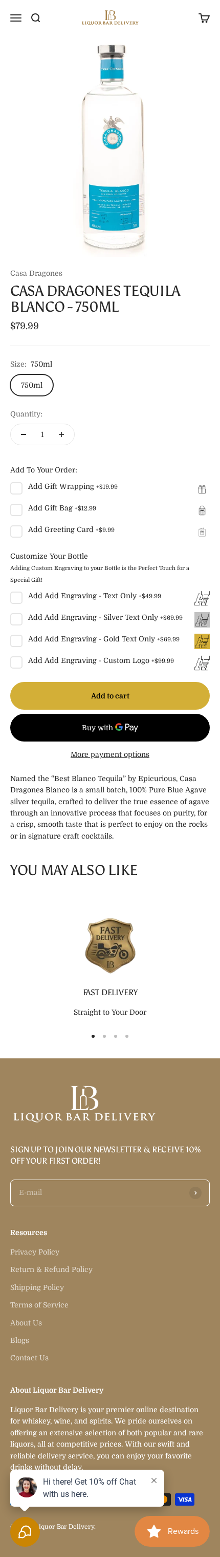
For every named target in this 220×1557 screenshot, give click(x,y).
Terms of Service (39, 1305)
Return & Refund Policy (51, 1269)
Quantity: (26, 414)
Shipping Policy (37, 1287)
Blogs (19, 1340)
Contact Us (29, 1358)
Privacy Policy (34, 1252)
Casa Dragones (36, 273)
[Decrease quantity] (23, 434)
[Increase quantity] (61, 434)
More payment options (110, 754)
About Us (26, 1323)
